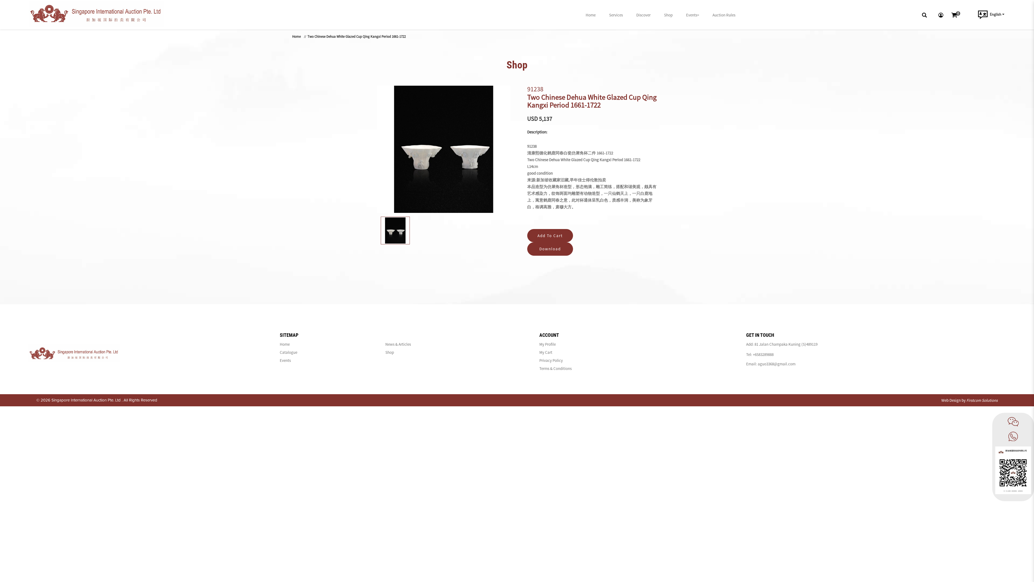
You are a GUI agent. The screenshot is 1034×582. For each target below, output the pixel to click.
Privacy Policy (551, 360)
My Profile (547, 344)
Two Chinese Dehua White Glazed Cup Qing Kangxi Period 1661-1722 (357, 36)
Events (285, 360)
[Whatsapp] (1013, 436)
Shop (389, 352)
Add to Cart (550, 235)
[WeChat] (1013, 421)
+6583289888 (763, 354)
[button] (926, 14)
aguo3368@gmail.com (776, 363)
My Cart (545, 352)
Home (296, 36)
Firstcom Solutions (982, 400)
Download (550, 248)
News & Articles (398, 344)
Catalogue (288, 352)
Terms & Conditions (555, 368)
